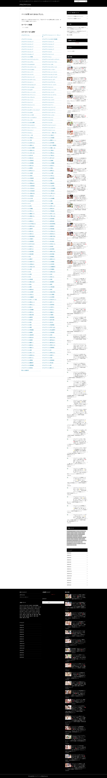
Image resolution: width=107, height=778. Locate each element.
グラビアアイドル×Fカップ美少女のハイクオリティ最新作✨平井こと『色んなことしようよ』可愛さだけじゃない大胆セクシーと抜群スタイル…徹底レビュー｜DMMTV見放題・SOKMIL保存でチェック (76, 413)
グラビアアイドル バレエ (47, 97)
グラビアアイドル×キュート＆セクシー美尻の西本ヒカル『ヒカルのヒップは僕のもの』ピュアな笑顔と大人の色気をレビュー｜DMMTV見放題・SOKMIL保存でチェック (76, 329)
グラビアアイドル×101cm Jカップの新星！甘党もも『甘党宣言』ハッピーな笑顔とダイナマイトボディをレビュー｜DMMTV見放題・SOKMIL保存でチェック (76, 367)
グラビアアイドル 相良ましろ (28, 302)
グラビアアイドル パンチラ (48, 99)
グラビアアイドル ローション (48, 130)
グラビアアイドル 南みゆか (27, 157)
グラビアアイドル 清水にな (48, 276)
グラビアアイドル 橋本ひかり (48, 259)
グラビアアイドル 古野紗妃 (27, 160)
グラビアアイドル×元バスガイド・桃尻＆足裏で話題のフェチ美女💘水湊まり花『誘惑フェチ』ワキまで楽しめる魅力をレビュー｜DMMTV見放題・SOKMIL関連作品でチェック (76, 227)
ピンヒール (76, 538)
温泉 (76, 541)
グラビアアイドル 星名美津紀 (48, 223)
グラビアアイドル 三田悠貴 (48, 137)
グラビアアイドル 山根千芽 (27, 200)
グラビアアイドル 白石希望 (48, 297)
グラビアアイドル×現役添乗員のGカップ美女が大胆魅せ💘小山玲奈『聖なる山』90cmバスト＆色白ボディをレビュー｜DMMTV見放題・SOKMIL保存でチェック (76, 292)
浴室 (69, 541)
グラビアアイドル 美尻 (26, 324)
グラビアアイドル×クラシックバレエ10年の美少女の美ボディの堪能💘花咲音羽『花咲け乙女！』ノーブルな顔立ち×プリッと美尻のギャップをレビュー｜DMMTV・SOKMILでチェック (76, 99)
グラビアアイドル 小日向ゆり (28, 188)
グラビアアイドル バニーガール (49, 94)
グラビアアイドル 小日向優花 (48, 188)
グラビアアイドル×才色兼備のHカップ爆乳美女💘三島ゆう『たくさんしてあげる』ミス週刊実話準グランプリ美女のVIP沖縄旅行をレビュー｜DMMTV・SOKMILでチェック (76, 144)
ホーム (21, 8)
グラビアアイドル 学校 (47, 180)
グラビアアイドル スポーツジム (28, 79)
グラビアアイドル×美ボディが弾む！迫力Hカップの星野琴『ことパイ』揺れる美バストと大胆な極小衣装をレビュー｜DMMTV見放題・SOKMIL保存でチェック (76, 320)
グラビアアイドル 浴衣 (47, 274)
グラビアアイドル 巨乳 (26, 206)
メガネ (83, 538)
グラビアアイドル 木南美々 (27, 238)
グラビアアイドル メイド (47, 117)
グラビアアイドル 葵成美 (27, 340)
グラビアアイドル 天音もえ (48, 175)
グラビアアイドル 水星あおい (28, 264)
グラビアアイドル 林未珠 (47, 246)
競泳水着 (74, 543)
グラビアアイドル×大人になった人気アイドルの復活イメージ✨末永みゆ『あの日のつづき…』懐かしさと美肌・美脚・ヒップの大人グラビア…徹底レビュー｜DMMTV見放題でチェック (76, 423)
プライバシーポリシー (24, 597)
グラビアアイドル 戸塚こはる (48, 216)
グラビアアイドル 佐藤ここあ (48, 147)
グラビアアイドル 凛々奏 (27, 155)
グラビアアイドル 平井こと (27, 211)
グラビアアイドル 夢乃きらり (28, 170)
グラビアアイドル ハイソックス (28, 92)
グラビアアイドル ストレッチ (28, 77)
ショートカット (69, 537)
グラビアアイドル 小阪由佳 (27, 195)
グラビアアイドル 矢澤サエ (48, 307)
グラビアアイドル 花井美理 (48, 332)
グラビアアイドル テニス (47, 87)
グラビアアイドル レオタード (48, 127)
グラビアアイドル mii (47, 51)
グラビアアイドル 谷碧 (26, 350)
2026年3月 (69, 564)
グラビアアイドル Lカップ (27, 51)
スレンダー (80, 537)
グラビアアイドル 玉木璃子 (27, 291)
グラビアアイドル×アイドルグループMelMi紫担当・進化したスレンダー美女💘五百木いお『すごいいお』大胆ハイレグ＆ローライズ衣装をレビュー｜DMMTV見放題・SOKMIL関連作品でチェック (76, 208)
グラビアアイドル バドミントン (28, 94)
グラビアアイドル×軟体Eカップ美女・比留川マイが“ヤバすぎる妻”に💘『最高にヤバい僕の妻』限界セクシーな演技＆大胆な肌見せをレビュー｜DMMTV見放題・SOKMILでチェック (76, 236)
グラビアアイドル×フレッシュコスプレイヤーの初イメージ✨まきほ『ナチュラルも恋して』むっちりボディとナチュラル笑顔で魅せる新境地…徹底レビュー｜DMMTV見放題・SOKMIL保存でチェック (76, 394)
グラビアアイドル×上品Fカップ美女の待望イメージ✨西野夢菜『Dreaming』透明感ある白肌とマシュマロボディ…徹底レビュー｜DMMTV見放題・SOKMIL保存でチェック (76, 433)
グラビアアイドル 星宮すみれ (28, 226)
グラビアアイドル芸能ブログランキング (75, 16)
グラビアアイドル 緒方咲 (27, 319)
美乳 (82, 543)
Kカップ (72, 534)
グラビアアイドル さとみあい (28, 69)
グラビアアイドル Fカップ (27, 44)
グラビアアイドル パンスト (27, 99)
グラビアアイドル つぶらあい (28, 87)
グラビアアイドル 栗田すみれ (48, 251)
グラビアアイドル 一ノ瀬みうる (49, 132)
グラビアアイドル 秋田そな (27, 312)
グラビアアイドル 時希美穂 (48, 228)
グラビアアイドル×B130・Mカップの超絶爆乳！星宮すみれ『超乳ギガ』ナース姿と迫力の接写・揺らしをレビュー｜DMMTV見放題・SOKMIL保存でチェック (76, 358)
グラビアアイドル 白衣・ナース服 (29, 299)
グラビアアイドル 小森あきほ (28, 193)
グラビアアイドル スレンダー (48, 79)
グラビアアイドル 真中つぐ (48, 302)
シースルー (75, 537)
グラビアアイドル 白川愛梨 (48, 294)
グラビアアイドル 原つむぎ (48, 157)
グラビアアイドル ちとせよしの (28, 84)
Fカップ (72, 532)
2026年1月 (69, 569)
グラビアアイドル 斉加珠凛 (48, 218)
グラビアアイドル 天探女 (27, 175)
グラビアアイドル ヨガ (47, 122)
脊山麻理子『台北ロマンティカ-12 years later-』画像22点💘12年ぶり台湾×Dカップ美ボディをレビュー (76, 117)
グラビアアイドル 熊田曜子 (48, 281)
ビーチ (72, 538)
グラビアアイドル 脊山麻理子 (48, 329)
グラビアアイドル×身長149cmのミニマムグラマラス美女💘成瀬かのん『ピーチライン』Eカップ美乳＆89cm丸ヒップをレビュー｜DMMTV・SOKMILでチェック (76, 273)
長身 (75, 544)
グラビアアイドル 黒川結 (27, 367)
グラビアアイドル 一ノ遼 (27, 135)
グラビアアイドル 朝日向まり (48, 233)
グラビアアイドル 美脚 (26, 327)
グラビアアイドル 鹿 (46, 365)
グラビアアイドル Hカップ (27, 46)
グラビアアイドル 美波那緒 (48, 324)
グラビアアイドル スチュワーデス (49, 74)
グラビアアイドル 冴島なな (48, 152)
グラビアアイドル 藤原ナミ (27, 342)
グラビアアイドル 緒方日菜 (48, 319)
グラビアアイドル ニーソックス (49, 89)
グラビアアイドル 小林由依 (48, 190)
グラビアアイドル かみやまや (28, 64)
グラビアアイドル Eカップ (48, 41)
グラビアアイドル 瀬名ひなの (28, 281)
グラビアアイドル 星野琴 (27, 228)
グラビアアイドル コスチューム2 (49, 66)
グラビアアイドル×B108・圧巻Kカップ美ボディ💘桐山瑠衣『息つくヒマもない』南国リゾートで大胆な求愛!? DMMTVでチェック (76, 62)
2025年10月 (69, 575)
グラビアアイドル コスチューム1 (28, 66)
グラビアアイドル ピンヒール (28, 104)
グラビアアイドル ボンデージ (48, 109)
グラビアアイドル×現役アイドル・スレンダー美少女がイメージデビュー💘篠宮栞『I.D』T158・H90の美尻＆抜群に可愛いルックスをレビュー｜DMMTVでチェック (76, 126)
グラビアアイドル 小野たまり (48, 193)
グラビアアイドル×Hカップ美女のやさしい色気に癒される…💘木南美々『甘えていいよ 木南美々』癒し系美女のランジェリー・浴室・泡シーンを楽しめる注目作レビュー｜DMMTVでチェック (76, 462)
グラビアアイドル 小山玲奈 (48, 185)
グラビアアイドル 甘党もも (27, 294)
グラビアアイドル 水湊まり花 (28, 266)
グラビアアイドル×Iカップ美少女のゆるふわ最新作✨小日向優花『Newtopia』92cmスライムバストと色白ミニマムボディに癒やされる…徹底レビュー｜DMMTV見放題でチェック (76, 404)
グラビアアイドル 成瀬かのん (28, 216)
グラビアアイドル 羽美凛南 (27, 329)
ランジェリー (69, 540)
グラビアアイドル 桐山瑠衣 (27, 254)
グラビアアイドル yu (46, 56)
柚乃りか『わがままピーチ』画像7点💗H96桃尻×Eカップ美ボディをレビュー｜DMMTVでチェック (79, 170)
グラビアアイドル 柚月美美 (27, 251)
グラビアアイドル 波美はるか (48, 271)
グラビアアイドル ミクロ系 (27, 115)
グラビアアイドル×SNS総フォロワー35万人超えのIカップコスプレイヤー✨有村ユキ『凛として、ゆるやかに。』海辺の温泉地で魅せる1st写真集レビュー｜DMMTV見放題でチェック (76, 481)
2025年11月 (69, 573)
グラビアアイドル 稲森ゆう (48, 312)
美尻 (71, 544)
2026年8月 (69, 553)
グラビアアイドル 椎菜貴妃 (48, 256)
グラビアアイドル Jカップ (27, 49)
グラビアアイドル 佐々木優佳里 (49, 145)
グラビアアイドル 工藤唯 (47, 203)
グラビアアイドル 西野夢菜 (48, 347)
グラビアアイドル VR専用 (27, 56)
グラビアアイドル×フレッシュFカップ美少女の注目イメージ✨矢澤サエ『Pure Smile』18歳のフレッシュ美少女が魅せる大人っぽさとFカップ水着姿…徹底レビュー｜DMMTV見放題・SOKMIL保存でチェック (76, 518)
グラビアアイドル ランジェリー (49, 125)
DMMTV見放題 (82, 531)
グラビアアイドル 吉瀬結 (47, 160)
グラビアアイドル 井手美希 (48, 142)
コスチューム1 (69, 535)
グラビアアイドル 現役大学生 (48, 291)
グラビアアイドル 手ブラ (27, 218)
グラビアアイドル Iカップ (48, 46)
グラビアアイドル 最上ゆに (27, 231)
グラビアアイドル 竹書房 (47, 314)
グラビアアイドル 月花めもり (48, 231)
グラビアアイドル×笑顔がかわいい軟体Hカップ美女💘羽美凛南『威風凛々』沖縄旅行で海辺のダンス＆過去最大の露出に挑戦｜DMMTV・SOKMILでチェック (76, 153)
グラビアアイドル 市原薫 (27, 208)
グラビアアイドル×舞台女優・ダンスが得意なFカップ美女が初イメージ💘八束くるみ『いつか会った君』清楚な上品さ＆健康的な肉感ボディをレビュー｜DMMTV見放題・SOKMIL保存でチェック (76, 282)
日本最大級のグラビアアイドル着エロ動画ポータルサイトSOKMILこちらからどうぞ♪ (76, 28)
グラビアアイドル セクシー (27, 82)
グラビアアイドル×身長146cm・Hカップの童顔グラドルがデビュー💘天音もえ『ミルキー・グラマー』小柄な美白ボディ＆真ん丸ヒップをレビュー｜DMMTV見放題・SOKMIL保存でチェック (76, 301)
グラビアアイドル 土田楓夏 (48, 163)
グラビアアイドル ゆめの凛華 (28, 122)
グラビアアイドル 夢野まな (48, 170)
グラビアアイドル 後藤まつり (28, 213)
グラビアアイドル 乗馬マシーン (49, 140)
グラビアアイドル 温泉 (47, 279)
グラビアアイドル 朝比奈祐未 (28, 236)
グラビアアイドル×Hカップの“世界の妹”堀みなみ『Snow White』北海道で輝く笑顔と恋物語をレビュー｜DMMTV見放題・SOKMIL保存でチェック (76, 338)
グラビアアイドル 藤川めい (27, 345)
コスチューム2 (75, 535)
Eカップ (68, 532)
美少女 (68, 544)
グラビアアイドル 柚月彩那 (48, 249)
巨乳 (79, 540)
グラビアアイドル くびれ (47, 64)
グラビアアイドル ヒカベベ (48, 102)
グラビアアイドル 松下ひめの (28, 243)
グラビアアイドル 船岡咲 (27, 332)
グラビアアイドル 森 (26, 256)
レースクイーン (75, 540)
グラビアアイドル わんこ (27, 132)
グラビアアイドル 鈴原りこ (48, 355)
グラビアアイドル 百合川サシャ (49, 299)
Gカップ (75, 532)
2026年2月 (69, 566)
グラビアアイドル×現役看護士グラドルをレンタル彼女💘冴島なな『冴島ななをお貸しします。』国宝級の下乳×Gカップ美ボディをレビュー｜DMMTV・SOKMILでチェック (76, 90)
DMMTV (78, 531)
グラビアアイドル (25, 4)
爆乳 (81, 541)
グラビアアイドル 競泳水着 (27, 314)
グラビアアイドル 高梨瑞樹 (27, 365)
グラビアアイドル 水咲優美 (48, 261)
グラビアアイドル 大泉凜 (27, 173)
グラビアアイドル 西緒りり (27, 347)
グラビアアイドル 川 (26, 203)
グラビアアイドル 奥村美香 (48, 178)
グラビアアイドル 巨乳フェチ (48, 206)
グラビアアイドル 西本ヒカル (48, 345)
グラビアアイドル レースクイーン (29, 127)
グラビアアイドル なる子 (27, 89)
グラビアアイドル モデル (47, 120)
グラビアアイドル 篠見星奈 (48, 317)
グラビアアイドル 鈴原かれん (28, 355)
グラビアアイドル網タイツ (48, 367)
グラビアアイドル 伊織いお (27, 145)
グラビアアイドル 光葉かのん (28, 150)
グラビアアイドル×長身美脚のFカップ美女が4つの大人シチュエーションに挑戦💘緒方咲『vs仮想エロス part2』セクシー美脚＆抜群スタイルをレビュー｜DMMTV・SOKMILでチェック (76, 162)
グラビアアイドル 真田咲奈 (48, 304)
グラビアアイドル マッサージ (48, 112)
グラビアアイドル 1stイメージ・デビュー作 (51, 35)
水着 (85, 540)
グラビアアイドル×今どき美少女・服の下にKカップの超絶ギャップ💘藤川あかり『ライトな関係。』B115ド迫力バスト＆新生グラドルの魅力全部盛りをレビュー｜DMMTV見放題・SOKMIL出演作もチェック (76, 178)
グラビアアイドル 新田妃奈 (48, 221)
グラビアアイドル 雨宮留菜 (48, 360)
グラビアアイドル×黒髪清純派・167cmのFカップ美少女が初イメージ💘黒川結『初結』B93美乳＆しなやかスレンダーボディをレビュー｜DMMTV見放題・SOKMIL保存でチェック (76, 199)
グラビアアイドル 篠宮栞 (27, 317)
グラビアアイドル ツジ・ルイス (49, 84)
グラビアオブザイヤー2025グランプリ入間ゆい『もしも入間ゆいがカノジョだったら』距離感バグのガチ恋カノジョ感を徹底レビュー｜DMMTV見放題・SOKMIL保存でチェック (76, 384)
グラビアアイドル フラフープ (48, 107)
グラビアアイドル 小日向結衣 (28, 190)
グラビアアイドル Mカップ (27, 54)
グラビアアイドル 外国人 (47, 168)
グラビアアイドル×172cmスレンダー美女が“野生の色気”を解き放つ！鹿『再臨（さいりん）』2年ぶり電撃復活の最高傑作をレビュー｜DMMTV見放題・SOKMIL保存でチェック (76, 376)
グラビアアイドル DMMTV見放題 (49, 39)
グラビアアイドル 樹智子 (27, 259)
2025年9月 (69, 578)
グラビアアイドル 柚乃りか (27, 249)
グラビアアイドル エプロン (27, 61)
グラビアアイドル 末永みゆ (48, 238)
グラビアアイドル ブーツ (47, 104)
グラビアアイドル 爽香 (26, 286)
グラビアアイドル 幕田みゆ (48, 208)
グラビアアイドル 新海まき (27, 221)
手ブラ (82, 540)
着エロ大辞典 (69, 34)
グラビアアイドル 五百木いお (28, 142)
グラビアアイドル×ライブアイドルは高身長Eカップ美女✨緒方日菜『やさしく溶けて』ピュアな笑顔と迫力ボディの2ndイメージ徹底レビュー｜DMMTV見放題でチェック (76, 500)
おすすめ (75, 534)
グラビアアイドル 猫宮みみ (27, 289)
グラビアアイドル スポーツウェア (49, 77)
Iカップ (83, 532)
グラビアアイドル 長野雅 (27, 360)
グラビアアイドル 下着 (26, 140)
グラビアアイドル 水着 (26, 269)
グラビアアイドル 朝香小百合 (48, 236)
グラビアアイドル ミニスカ (48, 115)
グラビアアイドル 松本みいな (48, 243)
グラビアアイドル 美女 (26, 322)
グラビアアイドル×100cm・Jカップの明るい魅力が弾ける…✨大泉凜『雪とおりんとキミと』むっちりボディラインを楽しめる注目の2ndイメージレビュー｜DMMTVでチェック (76, 472)
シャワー (80, 535)
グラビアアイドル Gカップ (48, 44)
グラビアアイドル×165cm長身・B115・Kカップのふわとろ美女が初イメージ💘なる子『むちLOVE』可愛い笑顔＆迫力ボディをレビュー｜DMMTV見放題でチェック (76, 218)
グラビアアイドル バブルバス (28, 97)
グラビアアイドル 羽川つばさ (48, 327)
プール (80, 538)
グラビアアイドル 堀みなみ (27, 165)
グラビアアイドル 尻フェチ (48, 195)
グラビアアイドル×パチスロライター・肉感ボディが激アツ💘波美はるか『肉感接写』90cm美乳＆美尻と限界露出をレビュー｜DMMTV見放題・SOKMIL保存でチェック (76, 311)
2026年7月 (69, 555)
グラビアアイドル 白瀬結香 (27, 297)
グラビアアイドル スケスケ (27, 74)
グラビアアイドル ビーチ (27, 102)
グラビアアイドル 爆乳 (47, 284)
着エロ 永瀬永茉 (25, 370)
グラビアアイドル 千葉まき (48, 155)
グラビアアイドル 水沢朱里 (48, 264)
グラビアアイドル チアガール (48, 82)
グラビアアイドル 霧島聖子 (27, 362)
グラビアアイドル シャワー (27, 72)
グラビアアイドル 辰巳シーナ (28, 352)
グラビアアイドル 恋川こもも (48, 213)
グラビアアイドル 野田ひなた (48, 352)
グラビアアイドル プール (27, 107)
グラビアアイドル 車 (46, 350)
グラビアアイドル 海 (26, 276)
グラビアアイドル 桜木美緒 (48, 254)
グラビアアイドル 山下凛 (27, 198)
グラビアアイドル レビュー (27, 130)
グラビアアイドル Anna (26, 39)
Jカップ (68, 534)
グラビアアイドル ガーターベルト (49, 61)
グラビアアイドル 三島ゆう (27, 137)
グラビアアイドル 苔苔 (47, 334)
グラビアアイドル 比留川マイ (28, 261)
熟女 (79, 541)
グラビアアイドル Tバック (48, 54)
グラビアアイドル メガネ (27, 120)
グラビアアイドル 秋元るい (48, 309)
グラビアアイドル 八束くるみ (28, 152)
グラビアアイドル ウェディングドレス (50, 59)
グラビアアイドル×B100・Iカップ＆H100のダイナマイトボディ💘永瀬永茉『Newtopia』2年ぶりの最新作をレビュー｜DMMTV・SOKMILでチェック (76, 135)
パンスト (84, 537)
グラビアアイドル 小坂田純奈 (28, 185)
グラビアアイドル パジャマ (48, 92)
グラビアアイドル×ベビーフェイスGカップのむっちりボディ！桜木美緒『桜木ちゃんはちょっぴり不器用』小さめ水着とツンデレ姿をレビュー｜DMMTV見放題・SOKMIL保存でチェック (76, 348)
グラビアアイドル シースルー (48, 69)
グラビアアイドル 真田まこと (28, 304)
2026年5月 (69, 559)
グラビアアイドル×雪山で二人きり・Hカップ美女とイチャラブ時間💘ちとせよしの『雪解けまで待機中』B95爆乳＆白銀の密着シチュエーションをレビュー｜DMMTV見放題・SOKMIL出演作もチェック (76, 189)
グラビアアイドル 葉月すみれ (48, 337)
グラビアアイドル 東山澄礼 (48, 241)
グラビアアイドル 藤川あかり (48, 342)
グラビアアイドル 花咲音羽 (27, 334)
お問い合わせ (22, 594)
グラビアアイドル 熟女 (26, 284)
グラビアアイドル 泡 (26, 271)
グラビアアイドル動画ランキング (73, 18)
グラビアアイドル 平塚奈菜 (48, 211)
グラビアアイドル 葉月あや (27, 337)
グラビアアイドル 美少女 (47, 322)
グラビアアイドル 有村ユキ (27, 233)
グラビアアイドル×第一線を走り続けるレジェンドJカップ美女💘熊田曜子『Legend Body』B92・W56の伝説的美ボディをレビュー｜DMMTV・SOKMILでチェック (76, 264)
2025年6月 (69, 584)
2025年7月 (69, 582)
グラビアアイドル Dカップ (27, 41)
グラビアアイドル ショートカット (49, 72)
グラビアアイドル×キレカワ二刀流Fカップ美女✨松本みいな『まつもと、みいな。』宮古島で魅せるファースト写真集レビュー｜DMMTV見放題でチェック (76, 491)
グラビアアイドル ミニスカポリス (29, 117)
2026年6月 (69, 557)
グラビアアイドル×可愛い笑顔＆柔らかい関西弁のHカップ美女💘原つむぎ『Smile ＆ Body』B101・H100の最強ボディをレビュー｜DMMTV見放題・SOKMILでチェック (76, 246)
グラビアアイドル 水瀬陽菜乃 (48, 266)
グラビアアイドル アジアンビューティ (30, 59)
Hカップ (79, 532)
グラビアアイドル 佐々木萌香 (28, 147)
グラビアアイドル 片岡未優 (48, 286)
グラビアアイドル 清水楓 (27, 279)
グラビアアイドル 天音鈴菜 (27, 178)
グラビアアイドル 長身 (47, 357)
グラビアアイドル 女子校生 (27, 180)
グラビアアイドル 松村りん (27, 246)
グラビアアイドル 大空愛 (47, 173)
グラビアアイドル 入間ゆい (48, 150)
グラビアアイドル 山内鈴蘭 (48, 198)
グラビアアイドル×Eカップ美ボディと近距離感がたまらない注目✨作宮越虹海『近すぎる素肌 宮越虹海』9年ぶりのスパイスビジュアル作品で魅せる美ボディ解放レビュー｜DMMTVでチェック (76, 451)
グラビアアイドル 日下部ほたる (28, 223)
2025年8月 (69, 580)
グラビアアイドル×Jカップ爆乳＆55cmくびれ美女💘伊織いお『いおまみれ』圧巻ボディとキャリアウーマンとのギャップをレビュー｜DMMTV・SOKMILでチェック (76, 109)
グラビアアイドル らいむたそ (28, 125)
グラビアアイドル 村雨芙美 (27, 241)
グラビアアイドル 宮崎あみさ (28, 183)
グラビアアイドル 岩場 (47, 200)
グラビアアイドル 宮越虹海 (48, 183)
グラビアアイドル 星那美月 (48, 226)
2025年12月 (69, 571)
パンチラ (68, 538)
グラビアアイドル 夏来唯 (27, 168)
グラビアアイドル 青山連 (47, 362)
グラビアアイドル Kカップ (48, 49)
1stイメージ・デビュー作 (71, 531)
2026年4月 (69, 562)
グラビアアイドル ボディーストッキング (30, 109)
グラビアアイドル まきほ (27, 112)
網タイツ (78, 543)
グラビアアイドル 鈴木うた (27, 357)
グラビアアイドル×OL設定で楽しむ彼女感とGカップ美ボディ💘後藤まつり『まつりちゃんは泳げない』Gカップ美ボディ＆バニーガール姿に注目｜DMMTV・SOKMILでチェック (76, 81)
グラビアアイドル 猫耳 (47, 289)
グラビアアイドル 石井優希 (27, 309)
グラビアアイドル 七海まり (48, 135)
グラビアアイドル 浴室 (26, 274)
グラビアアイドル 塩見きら (48, 165)
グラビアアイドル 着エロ (27, 307)
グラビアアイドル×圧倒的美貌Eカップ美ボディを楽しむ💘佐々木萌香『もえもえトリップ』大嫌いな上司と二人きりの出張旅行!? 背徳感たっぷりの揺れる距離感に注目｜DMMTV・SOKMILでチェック (76, 71)
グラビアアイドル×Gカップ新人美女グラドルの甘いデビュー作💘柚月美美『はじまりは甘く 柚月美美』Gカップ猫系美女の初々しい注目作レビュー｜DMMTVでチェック (76, 442)
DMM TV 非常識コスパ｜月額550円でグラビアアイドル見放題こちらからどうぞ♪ (76, 32)
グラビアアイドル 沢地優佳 (48, 269)
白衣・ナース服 (69, 543)
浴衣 (72, 541)
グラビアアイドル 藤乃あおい (48, 340)
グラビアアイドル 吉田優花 (27, 163)
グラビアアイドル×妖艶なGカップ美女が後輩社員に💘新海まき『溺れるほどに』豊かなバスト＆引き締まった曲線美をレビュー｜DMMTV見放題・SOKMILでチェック (76, 255)
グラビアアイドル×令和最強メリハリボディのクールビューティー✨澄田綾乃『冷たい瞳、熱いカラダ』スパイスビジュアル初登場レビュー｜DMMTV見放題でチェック (76, 509)
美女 (84, 543)
